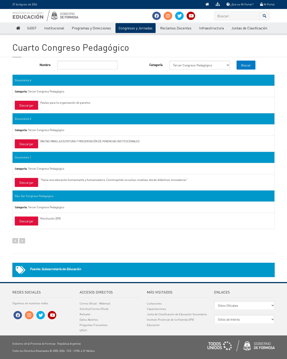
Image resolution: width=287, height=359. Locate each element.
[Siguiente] (22, 240)
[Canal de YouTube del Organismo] (191, 16)
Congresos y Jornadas (135, 28)
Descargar (26, 105)
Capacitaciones (156, 309)
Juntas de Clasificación (249, 28)
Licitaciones (154, 303)
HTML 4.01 (80, 350)
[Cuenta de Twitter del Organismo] (179, 16)
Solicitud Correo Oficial (94, 309)
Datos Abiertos (89, 319)
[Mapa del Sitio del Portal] (217, 4)
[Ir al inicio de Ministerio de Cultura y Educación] (18, 28)
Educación (153, 325)
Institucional (54, 28)
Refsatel (85, 314)
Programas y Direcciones (91, 28)
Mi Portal (269, 4)
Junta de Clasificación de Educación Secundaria (177, 314)
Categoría (156, 65)
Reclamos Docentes (175, 28)
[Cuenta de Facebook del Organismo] (156, 16)
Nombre (44, 65)
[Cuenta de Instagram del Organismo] (168, 16)
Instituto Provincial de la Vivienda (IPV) (170, 319)
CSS (69, 350)
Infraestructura (211, 28)
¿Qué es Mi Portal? (241, 4)
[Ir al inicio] (207, 4)
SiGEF (32, 28)
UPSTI (83, 330)
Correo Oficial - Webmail (95, 303)
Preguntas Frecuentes (94, 325)
